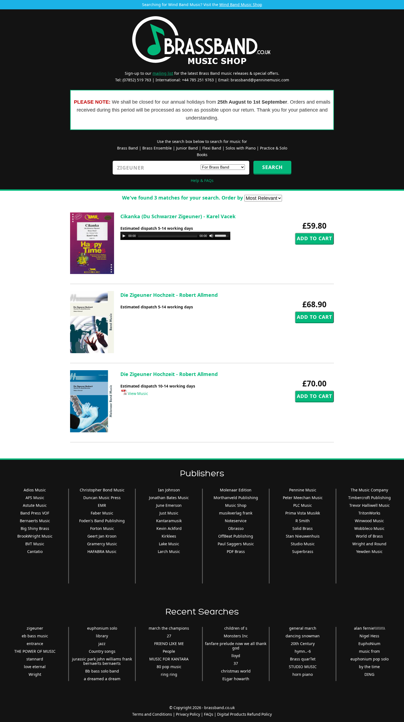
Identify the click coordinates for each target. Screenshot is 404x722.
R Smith (302, 520)
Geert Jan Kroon (102, 536)
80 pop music (169, 666)
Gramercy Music (102, 543)
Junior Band (187, 148)
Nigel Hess (369, 635)
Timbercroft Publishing (369, 497)
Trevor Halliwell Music (369, 505)
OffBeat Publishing (235, 536)
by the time (369, 666)
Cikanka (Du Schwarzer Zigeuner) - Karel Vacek (178, 216)
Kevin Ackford (169, 528)
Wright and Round (369, 543)
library (102, 635)
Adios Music (35, 490)
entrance (35, 643)
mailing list (163, 73)
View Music (137, 393)
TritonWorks (369, 513)
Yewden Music (369, 551)
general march (302, 628)
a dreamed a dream (102, 678)
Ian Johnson (169, 490)
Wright (35, 674)
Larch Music (169, 551)
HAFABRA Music (102, 551)
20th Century (303, 643)
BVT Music (34, 543)
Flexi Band (211, 148)
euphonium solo (102, 628)
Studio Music (303, 543)
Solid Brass (302, 528)
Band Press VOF (34, 513)
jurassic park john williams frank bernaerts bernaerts (102, 661)
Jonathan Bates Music (169, 497)
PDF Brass (236, 551)
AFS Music (35, 497)
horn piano (302, 674)
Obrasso (235, 528)
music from (369, 651)
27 (169, 635)
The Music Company (369, 490)
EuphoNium (369, 643)
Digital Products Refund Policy (244, 714)
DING (369, 674)
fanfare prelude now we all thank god (235, 646)
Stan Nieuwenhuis (303, 536)
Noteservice (236, 520)
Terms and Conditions (152, 714)
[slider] (222, 235)
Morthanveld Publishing (236, 497)
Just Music (168, 513)
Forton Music (102, 528)
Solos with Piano (241, 148)
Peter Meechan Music (303, 497)
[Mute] (211, 236)
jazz (102, 643)
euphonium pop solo (369, 659)
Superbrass (302, 551)
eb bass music (35, 635)
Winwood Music (369, 520)
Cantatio (35, 551)
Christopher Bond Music (102, 490)
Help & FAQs (202, 180)
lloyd (235, 655)
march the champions (169, 628)
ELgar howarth (235, 678)
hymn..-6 (303, 651)
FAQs (208, 714)
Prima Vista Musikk (302, 513)
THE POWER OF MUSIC (35, 651)
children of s (235, 628)
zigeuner (35, 628)
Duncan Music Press (102, 497)
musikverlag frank (235, 513)
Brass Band (127, 148)
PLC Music (302, 505)
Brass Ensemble (157, 148)
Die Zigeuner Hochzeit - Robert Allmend (169, 295)
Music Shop (236, 505)
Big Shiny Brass (35, 528)
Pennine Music (302, 490)
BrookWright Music (34, 536)
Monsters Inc (236, 635)
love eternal (35, 666)
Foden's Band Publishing (102, 520)
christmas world (236, 671)
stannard (34, 659)
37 (236, 663)
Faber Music (102, 513)
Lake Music (169, 543)
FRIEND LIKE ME (169, 643)
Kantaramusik (169, 520)
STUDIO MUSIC (303, 666)
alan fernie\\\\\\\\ (369, 628)
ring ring (169, 674)
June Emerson (169, 505)
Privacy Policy (188, 714)
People (169, 651)
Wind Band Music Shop (240, 4)
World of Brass (369, 536)
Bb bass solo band (102, 671)
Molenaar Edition (235, 490)
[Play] (124, 236)
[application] (175, 236)
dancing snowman (303, 635)
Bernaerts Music (35, 520)
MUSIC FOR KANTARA (169, 659)
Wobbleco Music (369, 528)
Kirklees (169, 536)
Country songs (102, 651)
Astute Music (35, 505)
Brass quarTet (303, 659)
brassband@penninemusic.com (260, 79)
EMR (102, 505)
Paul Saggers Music (236, 543)
